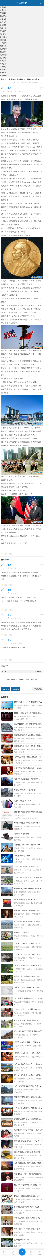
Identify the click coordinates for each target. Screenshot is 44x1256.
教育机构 (3, 75)
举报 (10, 554)
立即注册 (33, 680)
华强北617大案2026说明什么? (25, 790)
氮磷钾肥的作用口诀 (21, 1240)
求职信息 (3, 67)
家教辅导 (3, 73)
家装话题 (3, 40)
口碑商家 (3, 43)
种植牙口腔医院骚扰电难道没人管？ (27, 1196)
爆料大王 (3, 22)
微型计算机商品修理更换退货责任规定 (28, 812)
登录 (27, 680)
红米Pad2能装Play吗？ (22, 801)
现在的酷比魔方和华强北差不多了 (26, 899)
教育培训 (3, 70)
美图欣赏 (3, 55)
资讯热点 (3, 10)
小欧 (9, 88)
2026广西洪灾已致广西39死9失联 (26, 867)
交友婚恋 (3, 58)
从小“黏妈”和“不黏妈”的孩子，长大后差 (28, 1130)
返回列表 (38, 689)
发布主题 (15, 689)
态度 (9, 615)
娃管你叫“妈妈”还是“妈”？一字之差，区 (28, 1141)
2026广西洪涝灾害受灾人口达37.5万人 (28, 878)
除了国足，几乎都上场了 (23, 932)
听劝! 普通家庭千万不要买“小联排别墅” (28, 1031)
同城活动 (3, 16)
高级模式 (38, 672)
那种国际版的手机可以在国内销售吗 (27, 823)
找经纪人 (3, 34)
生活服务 (3, 52)
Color (5, 671)
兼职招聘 (3, 61)
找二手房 (3, 28)
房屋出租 (3, 31)
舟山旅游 (3, 7)
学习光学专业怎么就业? (22, 856)
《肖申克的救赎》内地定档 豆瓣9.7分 (28, 757)
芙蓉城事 (3, 13)
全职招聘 (3, 64)
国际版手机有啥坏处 (21, 834)
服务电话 (3, 49)
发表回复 (5, 689)
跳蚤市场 (3, 46)
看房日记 (3, 37)
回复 (5, 554)
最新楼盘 (3, 25)
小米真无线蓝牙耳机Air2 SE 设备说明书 (28, 987)
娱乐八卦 (3, 19)
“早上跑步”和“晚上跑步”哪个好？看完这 (28, 998)
